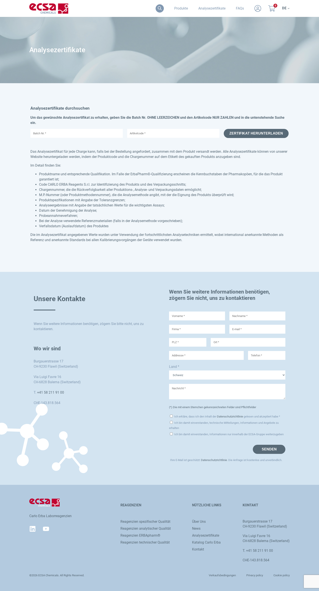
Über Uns (199, 522)
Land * (174, 367)
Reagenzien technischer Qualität (145, 542)
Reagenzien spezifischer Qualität (145, 522)
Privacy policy (254, 575)
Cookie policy (281, 575)
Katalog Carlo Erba (206, 542)
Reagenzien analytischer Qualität (145, 528)
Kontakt (198, 549)
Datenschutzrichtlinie (230, 416)
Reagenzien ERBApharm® (140, 535)
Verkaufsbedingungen (222, 575)
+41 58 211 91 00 (50, 392)
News (196, 528)
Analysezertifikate (205, 535)
